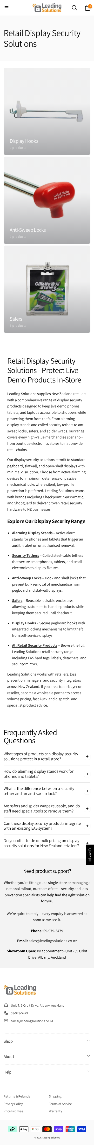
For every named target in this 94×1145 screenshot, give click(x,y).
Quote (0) (90, 854)
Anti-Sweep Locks (26, 577)
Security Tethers (25, 555)
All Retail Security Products (34, 645)
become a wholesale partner (43, 692)
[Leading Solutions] (20, 993)
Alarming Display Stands (32, 532)
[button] (6, 7)
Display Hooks (24, 623)
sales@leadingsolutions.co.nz (53, 940)
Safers (17, 600)
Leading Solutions (51, 1137)
